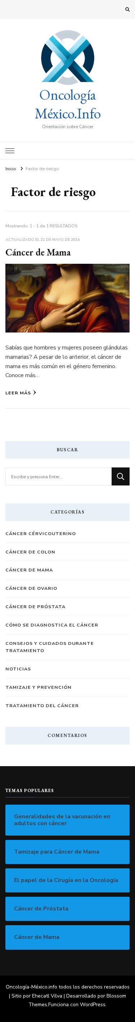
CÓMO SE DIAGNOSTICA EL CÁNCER (51, 625)
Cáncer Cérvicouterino (40, 533)
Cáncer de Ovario (31, 588)
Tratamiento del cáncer (42, 705)
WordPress (92, 1004)
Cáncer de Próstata (35, 606)
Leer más (18, 393)
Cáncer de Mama (38, 252)
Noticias (18, 669)
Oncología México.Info (68, 104)
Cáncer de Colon (30, 552)
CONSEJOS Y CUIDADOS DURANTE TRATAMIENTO (49, 647)
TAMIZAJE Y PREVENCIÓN (38, 687)
